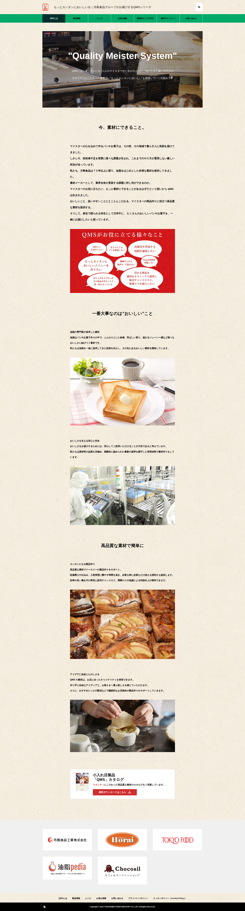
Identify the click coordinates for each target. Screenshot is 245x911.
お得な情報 (122, 18)
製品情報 (76, 18)
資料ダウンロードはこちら (112, 792)
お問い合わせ (191, 18)
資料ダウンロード (168, 18)
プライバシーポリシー (138, 898)
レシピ (99, 18)
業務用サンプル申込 (145, 18)
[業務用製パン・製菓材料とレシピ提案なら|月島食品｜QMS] (45, 7)
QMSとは (54, 18)
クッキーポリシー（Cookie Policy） (169, 898)
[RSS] (44, 906)
